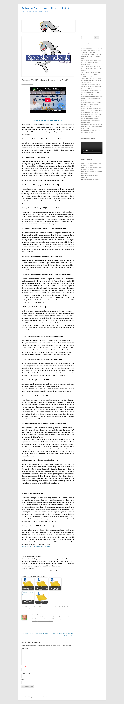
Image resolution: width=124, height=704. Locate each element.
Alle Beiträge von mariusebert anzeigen (42, 621)
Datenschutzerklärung (70, 16)
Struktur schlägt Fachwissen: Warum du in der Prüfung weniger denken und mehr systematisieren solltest (91, 74)
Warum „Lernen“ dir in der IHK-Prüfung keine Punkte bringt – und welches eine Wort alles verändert (91, 80)
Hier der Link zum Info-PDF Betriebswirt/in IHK (47, 121)
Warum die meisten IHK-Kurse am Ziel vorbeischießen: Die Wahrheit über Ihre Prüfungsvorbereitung (91, 86)
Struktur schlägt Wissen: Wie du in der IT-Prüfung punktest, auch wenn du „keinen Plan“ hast (91, 68)
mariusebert (47, 607)
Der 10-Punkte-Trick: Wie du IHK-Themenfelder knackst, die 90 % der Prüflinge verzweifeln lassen (91, 126)
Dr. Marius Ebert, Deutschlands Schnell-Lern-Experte (45, 16)
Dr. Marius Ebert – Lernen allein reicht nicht (45, 8)
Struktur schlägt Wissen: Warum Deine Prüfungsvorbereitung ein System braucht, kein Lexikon (91, 62)
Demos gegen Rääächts (94, 179)
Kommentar (25, 648)
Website (24, 680)
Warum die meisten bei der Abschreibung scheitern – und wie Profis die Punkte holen (91, 56)
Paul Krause (84, 163)
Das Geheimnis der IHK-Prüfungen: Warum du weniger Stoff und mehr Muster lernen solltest (91, 120)
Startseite (24, 16)
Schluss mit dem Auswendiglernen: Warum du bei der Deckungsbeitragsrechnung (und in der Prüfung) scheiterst (91, 114)
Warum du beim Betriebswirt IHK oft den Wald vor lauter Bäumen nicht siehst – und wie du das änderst (91, 92)
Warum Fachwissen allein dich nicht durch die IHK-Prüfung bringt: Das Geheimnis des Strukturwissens (91, 104)
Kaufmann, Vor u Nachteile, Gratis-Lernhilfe (35, 633)
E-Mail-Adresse (26, 673)
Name (24, 667)
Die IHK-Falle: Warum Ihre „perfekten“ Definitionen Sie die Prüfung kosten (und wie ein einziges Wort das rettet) (91, 50)
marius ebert (56, 607)
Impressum (84, 16)
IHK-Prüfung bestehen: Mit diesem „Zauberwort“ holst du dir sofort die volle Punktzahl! (91, 98)
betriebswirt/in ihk (26, 609)
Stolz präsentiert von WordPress (41, 697)
